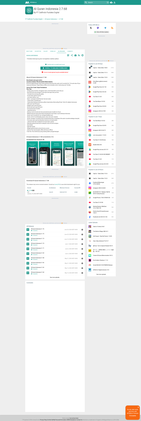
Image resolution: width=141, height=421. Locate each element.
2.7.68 (30, 190)
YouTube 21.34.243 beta (99, 140)
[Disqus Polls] (55, 305)
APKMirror (33, 2)
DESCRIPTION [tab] (38, 51)
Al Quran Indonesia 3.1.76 (37, 229)
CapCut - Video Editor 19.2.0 (100, 178)
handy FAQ (57, 184)
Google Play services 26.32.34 (100, 164)
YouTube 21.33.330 (98, 202)
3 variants (34, 230)
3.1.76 (42, 139)
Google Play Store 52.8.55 (99, 106)
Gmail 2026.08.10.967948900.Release (103, 265)
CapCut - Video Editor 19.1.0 (100, 72)
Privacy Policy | (44, 419)
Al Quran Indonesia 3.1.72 (37, 243)
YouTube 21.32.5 (97, 96)
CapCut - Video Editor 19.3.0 (100, 173)
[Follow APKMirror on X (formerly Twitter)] (91, 28)
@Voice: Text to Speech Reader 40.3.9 (103, 245)
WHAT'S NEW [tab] (29, 51)
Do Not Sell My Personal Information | (57, 419)
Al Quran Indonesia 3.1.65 (37, 267)
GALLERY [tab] (45, 51)
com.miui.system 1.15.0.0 (99, 135)
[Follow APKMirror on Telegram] (105, 28)
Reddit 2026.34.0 (97, 144)
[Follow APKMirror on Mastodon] (98, 28)
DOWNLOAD (53, 51)
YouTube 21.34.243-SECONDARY (101, 154)
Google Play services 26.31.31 (100, 149)
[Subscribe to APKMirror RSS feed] (112, 28)
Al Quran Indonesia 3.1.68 (37, 257)
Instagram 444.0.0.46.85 (99, 188)
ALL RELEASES (61, 51)
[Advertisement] (55, 36)
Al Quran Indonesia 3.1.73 (37, 238)
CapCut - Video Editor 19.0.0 (100, 77)
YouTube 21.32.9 (97, 159)
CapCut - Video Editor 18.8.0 (100, 67)
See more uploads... (55, 277)
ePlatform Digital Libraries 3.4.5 (101, 270)
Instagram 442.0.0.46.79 (99, 130)
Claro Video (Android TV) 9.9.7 (101, 241)
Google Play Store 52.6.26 (99, 91)
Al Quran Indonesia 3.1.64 (37, 272)
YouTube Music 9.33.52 (99, 101)
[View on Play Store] (75, 55)
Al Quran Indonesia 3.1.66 (37, 262)
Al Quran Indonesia (51, 19)
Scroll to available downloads (56, 68)
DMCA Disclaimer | (72, 419)
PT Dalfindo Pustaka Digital (47, 12)
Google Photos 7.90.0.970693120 (101, 197)
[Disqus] (55, 347)
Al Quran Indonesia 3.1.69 (37, 253)
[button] (68, 55)
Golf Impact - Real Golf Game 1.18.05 (102, 236)
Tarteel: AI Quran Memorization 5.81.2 (103, 255)
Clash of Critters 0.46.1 (99, 226)
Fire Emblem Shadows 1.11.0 (100, 260)
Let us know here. (74, 418)
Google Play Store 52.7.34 (99, 87)
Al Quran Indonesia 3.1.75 (37, 233)
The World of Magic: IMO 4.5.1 (100, 231)
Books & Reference (32, 55)
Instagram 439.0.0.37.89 (99, 111)
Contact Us (79, 419)
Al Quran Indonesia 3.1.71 (37, 248)
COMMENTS (70, 51)
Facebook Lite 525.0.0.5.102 (100, 217)
